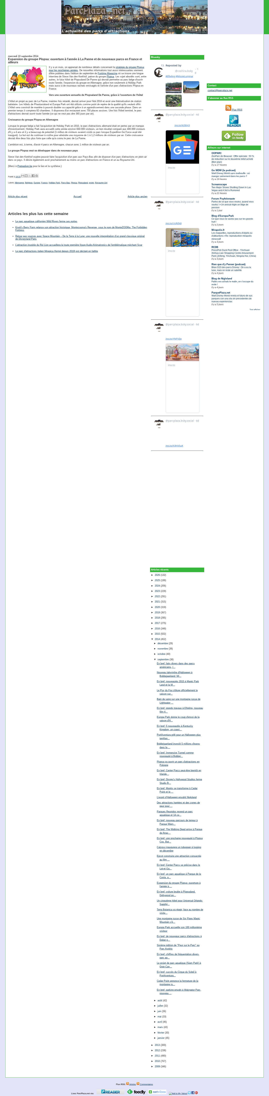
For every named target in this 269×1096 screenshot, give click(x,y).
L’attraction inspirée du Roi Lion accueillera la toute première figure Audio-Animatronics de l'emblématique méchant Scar (78, 245)
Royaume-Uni (101, 183)
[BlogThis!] (26, 176)
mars (161, 1027)
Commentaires (146, 1084)
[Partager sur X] (29, 176)
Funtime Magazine (107, 73)
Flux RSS (236, 109)
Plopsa (110, 76)
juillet (161, 1005)
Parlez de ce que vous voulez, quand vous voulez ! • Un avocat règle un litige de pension (233, 204)
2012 (158, 1050)
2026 (158, 575)
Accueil (77, 196)
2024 (158, 585)
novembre (163, 648)
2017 (158, 623)
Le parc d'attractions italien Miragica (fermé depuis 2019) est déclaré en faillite (56, 251)
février (161, 1032)
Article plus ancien (137, 196)
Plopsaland (83, 183)
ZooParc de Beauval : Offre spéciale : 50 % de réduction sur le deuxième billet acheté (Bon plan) (233, 159)
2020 (158, 607)
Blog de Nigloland (222, 278)
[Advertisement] (134, 42)
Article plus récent (17, 196)
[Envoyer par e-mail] (23, 176)
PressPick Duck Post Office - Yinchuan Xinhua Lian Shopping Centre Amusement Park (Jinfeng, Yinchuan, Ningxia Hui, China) (234, 253)
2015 (158, 633)
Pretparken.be (24, 166)
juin (160, 1011)
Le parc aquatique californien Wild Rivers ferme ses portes (46, 221)
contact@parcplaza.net (220, 90)
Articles (132, 1084)
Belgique (29, 183)
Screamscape (219, 184)
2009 (158, 1066)
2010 (158, 1061)
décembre (163, 643)
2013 (158, 1045)
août (160, 1000)
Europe (37, 183)
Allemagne (19, 183)
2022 (158, 596)
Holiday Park (54, 183)
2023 (158, 591)
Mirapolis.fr (218, 230)
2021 (158, 601)
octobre (162, 654)
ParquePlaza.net (221, 292)
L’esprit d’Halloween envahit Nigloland (177, 797)
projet (91, 183)
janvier (161, 1038)
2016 (158, 628)
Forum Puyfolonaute (223, 198)
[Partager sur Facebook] (33, 176)
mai (160, 1016)
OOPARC (217, 153)
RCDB (215, 247)
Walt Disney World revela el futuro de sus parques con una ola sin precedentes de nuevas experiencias (232, 298)
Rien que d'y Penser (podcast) (228, 264)
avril (160, 1021)
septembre (163, 659)
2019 (158, 612)
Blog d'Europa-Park (223, 215)
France (44, 183)
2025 (158, 580)
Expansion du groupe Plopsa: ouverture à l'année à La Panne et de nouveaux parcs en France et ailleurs (75, 60)
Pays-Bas (65, 183)
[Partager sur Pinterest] (36, 176)
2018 (158, 617)
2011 (158, 1055)
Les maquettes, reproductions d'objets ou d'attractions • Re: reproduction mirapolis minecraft (232, 236)
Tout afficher (255, 309)
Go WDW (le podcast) (224, 170)
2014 (158, 639)
